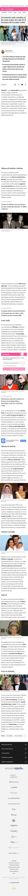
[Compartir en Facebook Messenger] (22, 84)
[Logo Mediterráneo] (14, 853)
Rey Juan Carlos (18, 735)
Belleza (24, 12)
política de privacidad (12, 365)
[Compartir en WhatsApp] (15, 84)
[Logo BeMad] (14, 820)
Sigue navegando (7, 761)
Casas (14, 12)
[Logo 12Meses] (14, 837)
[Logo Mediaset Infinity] (14, 776)
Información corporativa (14, 862)
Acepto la (10, 365)
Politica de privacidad (14, 865)
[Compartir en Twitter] (18, 84)
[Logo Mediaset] (14, 769)
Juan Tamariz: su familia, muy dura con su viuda (13, 5)
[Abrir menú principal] (25, 9)
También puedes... (8, 757)
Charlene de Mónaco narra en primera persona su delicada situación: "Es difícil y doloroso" (14, 206)
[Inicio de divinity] (2, 9)
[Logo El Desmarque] (14, 798)
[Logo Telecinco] (14, 782)
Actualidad (4, 12)
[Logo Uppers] (14, 826)
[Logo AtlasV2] (14, 842)
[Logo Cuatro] (14, 787)
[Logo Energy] (14, 815)
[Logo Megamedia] (14, 882)
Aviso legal (14, 860)
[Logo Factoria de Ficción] (14, 804)
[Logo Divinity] (14, 793)
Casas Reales (9, 9)
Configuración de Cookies (14, 867)
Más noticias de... (7, 744)
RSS (14, 873)
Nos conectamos (7, 749)
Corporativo (6, 753)
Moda (19, 12)
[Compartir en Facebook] (25, 84)
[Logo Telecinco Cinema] (14, 831)
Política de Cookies (14, 869)
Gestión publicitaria (14, 871)
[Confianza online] (14, 890)
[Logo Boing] (14, 809)
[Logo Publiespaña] (14, 848)
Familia (10, 12)
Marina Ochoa (8, 50)
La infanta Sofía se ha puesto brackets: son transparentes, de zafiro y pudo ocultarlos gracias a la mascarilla (13, 313)
